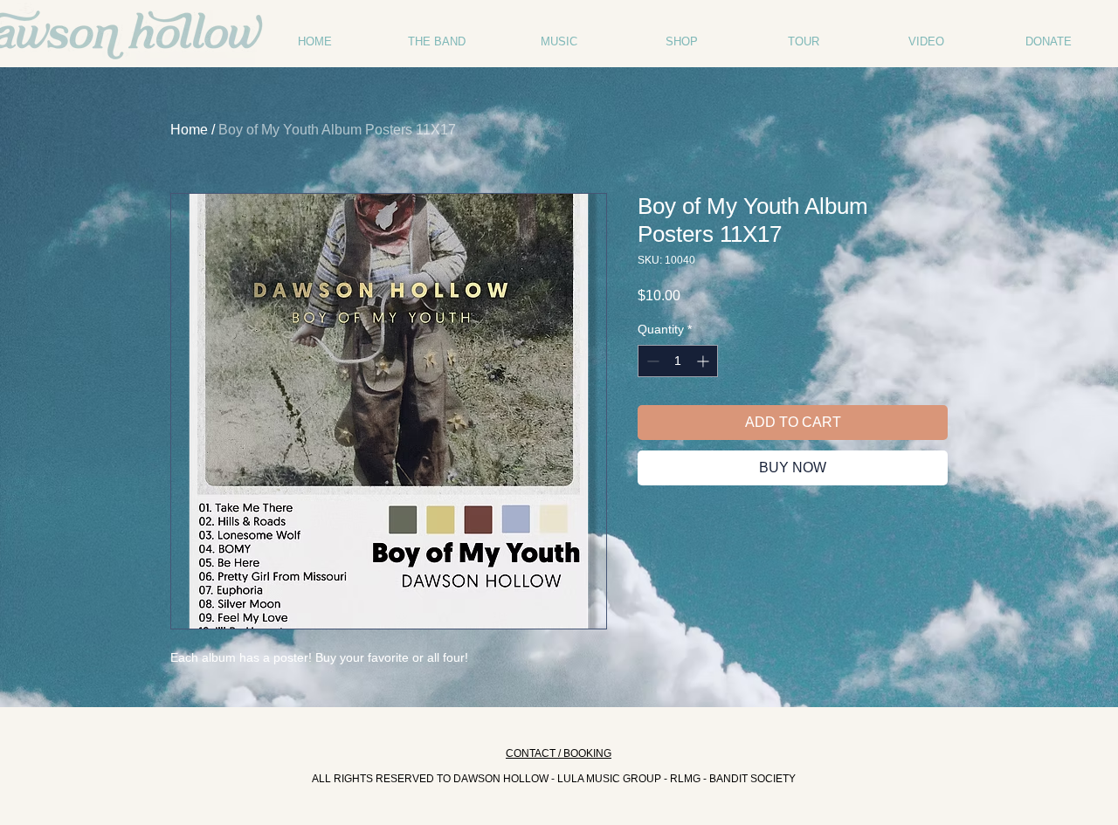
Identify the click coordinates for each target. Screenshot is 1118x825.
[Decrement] (651, 361)
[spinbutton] (678, 361)
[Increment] (704, 361)
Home (189, 129)
